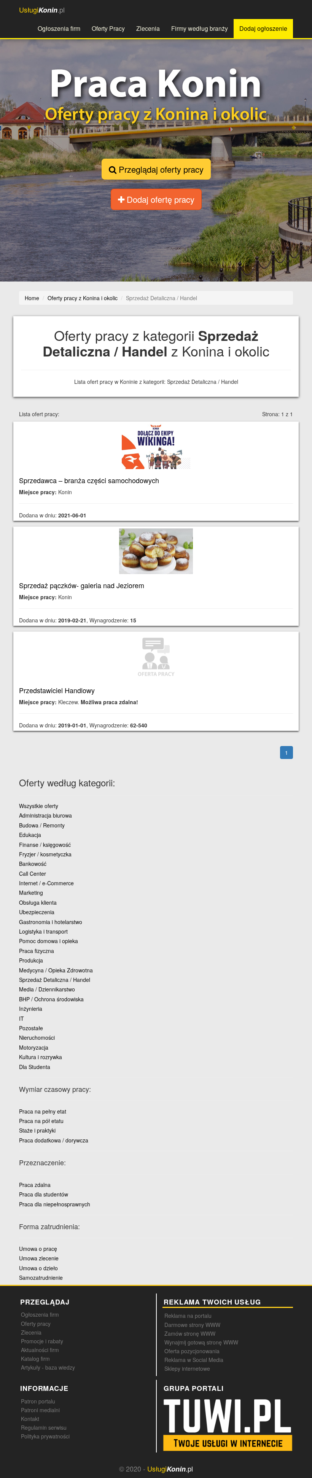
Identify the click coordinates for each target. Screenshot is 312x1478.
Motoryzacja (33, 1047)
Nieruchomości (37, 1037)
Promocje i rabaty (42, 1341)
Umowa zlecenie (39, 1258)
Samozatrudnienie (41, 1277)
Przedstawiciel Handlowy (57, 690)
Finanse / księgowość (45, 844)
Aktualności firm (40, 1350)
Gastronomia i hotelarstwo (50, 922)
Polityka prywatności (45, 1436)
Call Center (32, 873)
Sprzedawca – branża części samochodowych (89, 480)
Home (32, 298)
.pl (42, 10)
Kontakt (30, 1418)
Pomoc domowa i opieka (48, 941)
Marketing (31, 892)
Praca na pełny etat (42, 1111)
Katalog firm (35, 1358)
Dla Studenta (34, 1067)
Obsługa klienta (38, 902)
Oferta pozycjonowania (192, 1351)
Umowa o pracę (38, 1248)
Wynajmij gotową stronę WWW (201, 1342)
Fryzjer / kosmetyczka (45, 854)
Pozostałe (31, 1028)
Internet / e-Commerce (46, 883)
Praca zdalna (35, 1184)
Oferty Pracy (108, 28)
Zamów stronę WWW (189, 1333)
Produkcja (31, 960)
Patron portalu (38, 1401)
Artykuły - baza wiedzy (48, 1367)
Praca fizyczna (36, 951)
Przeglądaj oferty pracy (160, 169)
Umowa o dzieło (38, 1268)
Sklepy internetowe (187, 1368)
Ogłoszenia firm (59, 28)
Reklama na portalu (188, 1315)
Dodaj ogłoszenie (263, 28)
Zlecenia (148, 28)
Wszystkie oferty (38, 806)
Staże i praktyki (37, 1130)
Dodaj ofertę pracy (159, 199)
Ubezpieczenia (36, 912)
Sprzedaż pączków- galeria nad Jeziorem (81, 585)
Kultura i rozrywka (40, 1057)
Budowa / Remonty (42, 825)
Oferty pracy (36, 1323)
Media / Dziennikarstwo (47, 989)
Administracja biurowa (45, 815)
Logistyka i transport (43, 931)
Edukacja (30, 834)
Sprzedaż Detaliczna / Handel (54, 979)
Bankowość (32, 863)
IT (21, 1018)
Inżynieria (30, 1008)
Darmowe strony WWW (192, 1324)
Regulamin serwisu (44, 1427)
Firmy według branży (199, 28)
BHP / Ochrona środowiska (51, 999)
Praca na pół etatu (41, 1121)
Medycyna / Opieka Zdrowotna (56, 970)
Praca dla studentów (43, 1194)
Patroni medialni (40, 1410)
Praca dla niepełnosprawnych (54, 1204)
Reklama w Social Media (193, 1359)
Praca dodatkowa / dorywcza (53, 1140)
